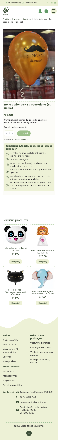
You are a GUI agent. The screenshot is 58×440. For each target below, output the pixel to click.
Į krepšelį (23, 133)
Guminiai (27, 19)
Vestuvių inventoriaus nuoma (41, 353)
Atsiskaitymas (10, 375)
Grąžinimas (9, 380)
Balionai (16, 19)
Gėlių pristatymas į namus (40, 361)
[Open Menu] (54, 11)
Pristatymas (9, 371)
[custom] (55, 2)
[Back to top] (29, 433)
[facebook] (47, 2)
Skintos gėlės (9, 344)
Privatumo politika (12, 385)
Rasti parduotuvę (14, 3)
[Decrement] (6, 133)
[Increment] (12, 133)
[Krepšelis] (46, 11)
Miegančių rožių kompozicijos (11, 351)
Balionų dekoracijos (40, 347)
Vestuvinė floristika (40, 342)
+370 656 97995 (31, 3)
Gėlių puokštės (10, 340)
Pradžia (6, 19)
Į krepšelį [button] (15, 261)
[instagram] (51, 2)
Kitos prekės (9, 361)
